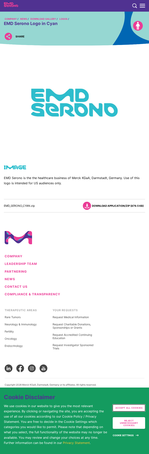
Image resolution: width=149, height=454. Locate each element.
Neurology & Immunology (21, 324)
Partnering (16, 271)
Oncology (11, 338)
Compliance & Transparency (32, 294)
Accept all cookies (129, 408)
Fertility (9, 331)
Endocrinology (14, 345)
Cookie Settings (123, 435)
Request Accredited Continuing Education (72, 336)
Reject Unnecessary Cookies (129, 423)
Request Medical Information (71, 317)
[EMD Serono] (19, 5)
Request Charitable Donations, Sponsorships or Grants (72, 326)
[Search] (134, 5)
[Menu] (142, 6)
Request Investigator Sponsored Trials (73, 347)
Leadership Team (21, 264)
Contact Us (16, 287)
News (10, 279)
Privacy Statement (76, 443)
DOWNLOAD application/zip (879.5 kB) (118, 205)
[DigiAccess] (138, 26)
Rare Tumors (13, 317)
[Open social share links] (8, 36)
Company (14, 256)
